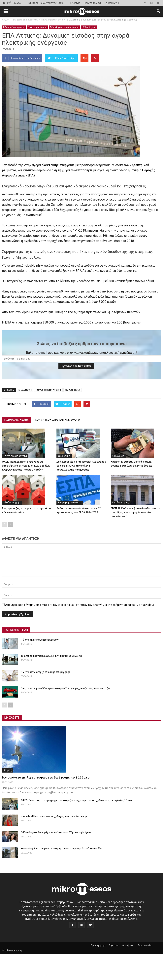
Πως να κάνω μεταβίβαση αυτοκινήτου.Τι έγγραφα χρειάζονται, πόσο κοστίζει (65, 688)
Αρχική (5, 19)
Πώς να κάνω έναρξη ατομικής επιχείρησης (45, 672)
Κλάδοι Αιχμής (88, 27)
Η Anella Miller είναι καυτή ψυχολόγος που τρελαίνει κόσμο (54, 816)
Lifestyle (75, 2)
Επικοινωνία (112, 2)
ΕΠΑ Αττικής (25, 389)
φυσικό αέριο (72, 389)
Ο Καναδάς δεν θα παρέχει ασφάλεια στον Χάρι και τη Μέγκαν (56, 832)
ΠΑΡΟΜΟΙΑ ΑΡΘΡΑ (16, 420)
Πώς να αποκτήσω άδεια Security (39, 639)
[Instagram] (151, 3)
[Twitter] (158, 3)
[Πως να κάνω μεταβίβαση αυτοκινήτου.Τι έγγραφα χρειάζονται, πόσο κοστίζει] (10, 691)
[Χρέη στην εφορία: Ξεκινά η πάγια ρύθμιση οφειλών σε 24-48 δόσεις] (136, 443)
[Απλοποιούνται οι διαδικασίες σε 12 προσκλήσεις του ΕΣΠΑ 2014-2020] (81, 490)
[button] (158, 11)
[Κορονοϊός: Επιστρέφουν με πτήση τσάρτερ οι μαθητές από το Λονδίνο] (10, 852)
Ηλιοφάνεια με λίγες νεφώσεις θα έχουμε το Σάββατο (45, 777)
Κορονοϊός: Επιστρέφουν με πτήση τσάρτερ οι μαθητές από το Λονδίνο (61, 848)
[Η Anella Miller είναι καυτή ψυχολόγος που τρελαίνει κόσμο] (10, 820)
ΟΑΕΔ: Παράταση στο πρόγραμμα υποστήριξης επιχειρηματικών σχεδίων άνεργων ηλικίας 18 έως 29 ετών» (26, 465)
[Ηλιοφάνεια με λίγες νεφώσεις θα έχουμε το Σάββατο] (81, 749)
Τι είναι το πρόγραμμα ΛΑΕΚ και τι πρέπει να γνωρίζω (51, 656)
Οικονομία (64, 456)
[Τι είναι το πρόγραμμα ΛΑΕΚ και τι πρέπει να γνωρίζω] (10, 659)
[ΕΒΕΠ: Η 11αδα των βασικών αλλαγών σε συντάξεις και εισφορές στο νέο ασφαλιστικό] (136, 490)
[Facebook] (145, 3)
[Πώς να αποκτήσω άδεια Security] (10, 643)
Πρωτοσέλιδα (92, 2)
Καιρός (8, 770)
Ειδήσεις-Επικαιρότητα (13, 27)
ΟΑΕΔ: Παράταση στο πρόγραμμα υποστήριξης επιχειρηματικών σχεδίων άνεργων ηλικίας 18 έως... (77, 800)
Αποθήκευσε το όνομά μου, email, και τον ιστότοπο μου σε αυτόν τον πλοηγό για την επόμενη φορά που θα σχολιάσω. (80, 604)
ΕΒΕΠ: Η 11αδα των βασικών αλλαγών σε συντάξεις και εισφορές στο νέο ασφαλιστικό (135, 512)
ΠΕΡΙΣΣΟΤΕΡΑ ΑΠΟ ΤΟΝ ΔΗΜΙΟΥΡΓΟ (57, 420)
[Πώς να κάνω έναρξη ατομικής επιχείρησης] (10, 675)
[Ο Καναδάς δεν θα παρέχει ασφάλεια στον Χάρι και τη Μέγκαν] (10, 836)
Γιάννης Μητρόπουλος (48, 389)
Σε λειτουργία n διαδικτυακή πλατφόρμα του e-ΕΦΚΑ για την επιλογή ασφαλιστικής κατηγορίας (81, 465)
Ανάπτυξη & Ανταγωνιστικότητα (64, 27)
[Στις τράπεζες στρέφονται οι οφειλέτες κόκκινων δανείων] (27, 490)
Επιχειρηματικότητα (37, 27)
